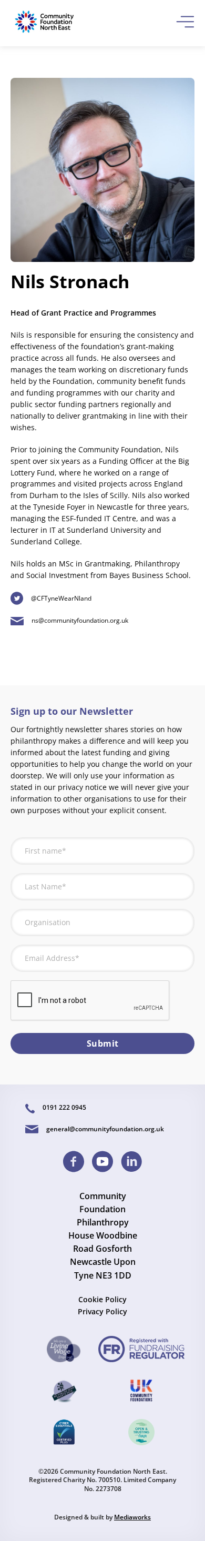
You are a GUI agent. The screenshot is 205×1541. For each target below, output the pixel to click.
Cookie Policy (102, 1299)
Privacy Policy (102, 1311)
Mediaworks (132, 1517)
